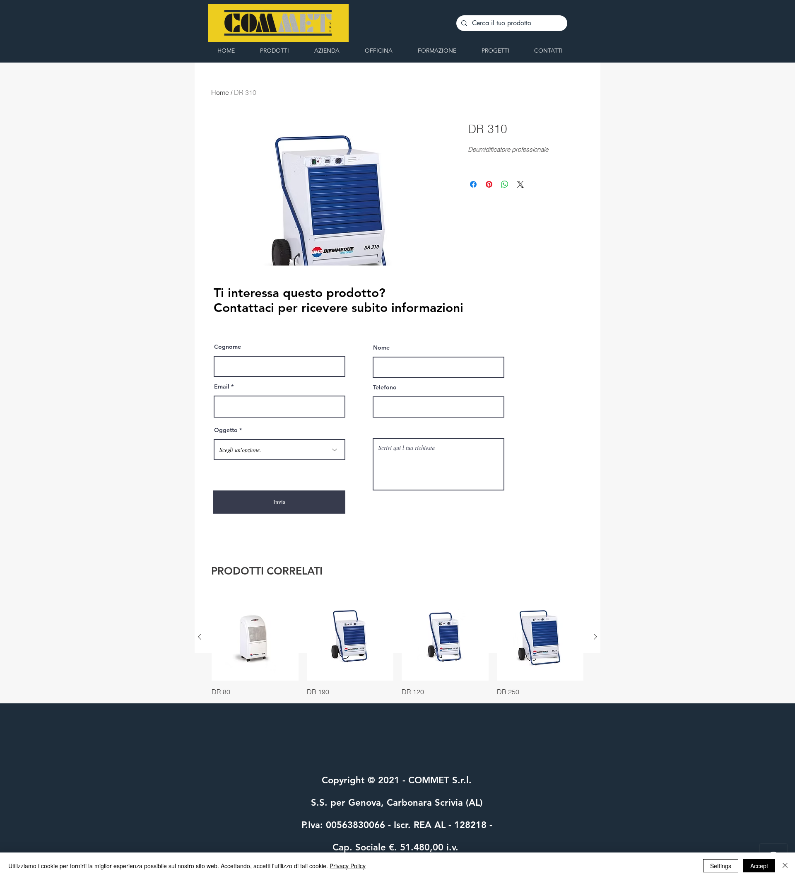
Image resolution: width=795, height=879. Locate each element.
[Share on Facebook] (473, 184)
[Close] (785, 865)
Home (220, 92)
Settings (720, 866)
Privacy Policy (348, 866)
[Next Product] (595, 637)
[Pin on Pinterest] (489, 184)
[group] (397, 645)
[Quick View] (255, 637)
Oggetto (226, 430)
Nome (381, 347)
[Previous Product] (200, 637)
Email (221, 386)
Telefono (385, 387)
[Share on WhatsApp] (505, 184)
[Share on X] (520, 184)
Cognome (227, 347)
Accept (759, 866)
